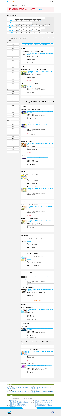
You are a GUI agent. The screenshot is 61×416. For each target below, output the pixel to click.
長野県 (21, 30)
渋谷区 (19, 387)
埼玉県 (13, 48)
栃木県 (25, 402)
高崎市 (19, 403)
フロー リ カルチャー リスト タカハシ (27, 44)
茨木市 (23, 391)
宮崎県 (39, 25)
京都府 (26, 20)
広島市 (42, 391)
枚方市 (8, 392)
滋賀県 (30, 20)
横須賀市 (11, 388)
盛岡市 (49, 402)
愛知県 (17, 22)
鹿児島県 (43, 25)
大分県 (34, 25)
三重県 (26, 22)
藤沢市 (17, 401)
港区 (16, 387)
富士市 (40, 387)
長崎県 (26, 25)
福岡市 (37, 391)
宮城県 (30, 27)
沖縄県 (47, 25)
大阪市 (8, 391)
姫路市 (20, 391)
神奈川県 (13, 46)
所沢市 (15, 402)
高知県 (52, 32)
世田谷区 (26, 387)
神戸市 (13, 391)
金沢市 (41, 404)
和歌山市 (16, 391)
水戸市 (13, 403)
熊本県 (30, 25)
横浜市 (8, 387)
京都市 (11, 391)
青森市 (49, 391)
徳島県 (43, 32)
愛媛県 (47, 32)
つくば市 (15, 403)
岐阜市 (45, 387)
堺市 (18, 391)
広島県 (17, 32)
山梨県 (17, 30)
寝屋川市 (11, 392)
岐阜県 (21, 22)
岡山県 (21, 32)
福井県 (39, 30)
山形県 (39, 27)
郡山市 (47, 391)
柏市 (23, 402)
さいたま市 (13, 387)
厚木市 (24, 401)
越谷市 (14, 388)
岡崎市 (15, 404)
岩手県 (26, 27)
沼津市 (42, 387)
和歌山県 (39, 20)
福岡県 (17, 25)
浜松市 (35, 387)
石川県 (34, 30)
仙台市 (34, 391)
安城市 (34, 388)
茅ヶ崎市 (20, 401)
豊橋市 (32, 388)
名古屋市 (32, 387)
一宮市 (37, 388)
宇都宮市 (27, 402)
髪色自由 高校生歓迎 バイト (46, 44)
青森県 (21, 27)
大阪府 (17, 20)
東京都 (13, 44)
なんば (40, 400)
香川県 (39, 32)
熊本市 (35, 392)
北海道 (17, 27)
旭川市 (44, 391)
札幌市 (32, 391)
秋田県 (34, 27)
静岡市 (37, 387)
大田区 (8, 388)
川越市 (13, 402)
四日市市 (47, 387)
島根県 (30, 32)
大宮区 (17, 402)
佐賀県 (21, 25)
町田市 (15, 400)
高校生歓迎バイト (37, 44)
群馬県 (13, 57)
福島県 (43, 27)
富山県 (30, 30)
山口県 (34, 32)
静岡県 (30, 22)
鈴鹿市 (50, 387)
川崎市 (24, 387)
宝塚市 (25, 391)
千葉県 (13, 50)
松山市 (39, 391)
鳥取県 (26, 32)
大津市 (28, 391)
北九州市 (32, 392)
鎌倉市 (22, 401)
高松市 (23, 405)
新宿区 (11, 387)
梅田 (36, 400)
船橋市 (21, 402)
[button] (53, 44)
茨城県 (13, 55)
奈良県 (34, 20)
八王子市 (13, 400)
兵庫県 (21, 20)
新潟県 (26, 30)
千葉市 (21, 387)
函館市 (52, 391)
